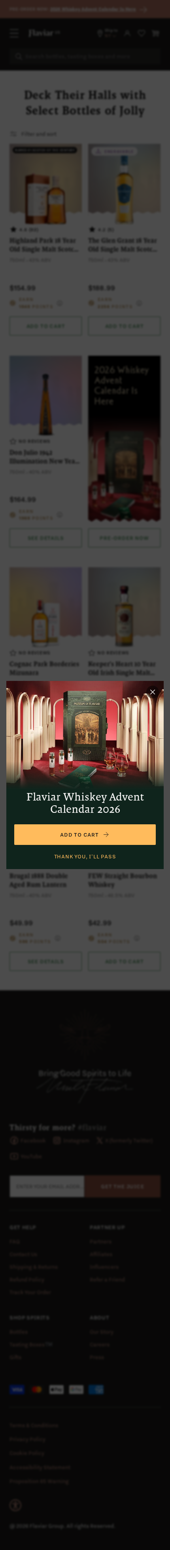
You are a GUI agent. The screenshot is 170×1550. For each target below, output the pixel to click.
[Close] (152, 692)
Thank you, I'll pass (85, 856)
